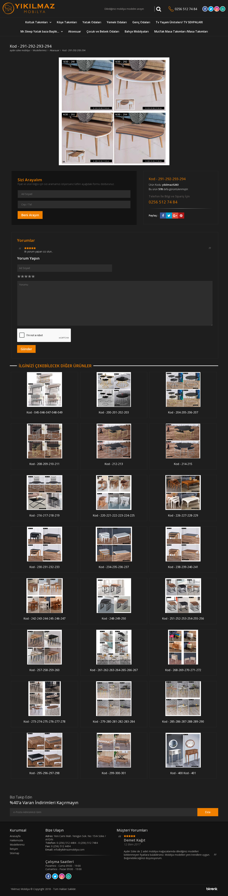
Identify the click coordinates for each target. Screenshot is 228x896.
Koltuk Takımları (36, 22)
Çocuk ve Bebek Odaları (103, 31)
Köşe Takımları (67, 22)
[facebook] (205, 9)
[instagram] (216, 9)
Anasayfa (15, 836)
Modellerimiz (40, 50)
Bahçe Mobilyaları (137, 31)
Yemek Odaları (117, 22)
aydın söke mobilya (20, 50)
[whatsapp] (222, 9)
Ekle (208, 812)
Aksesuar (74, 31)
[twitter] (211, 9)
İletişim (14, 849)
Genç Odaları (141, 22)
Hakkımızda (16, 840)
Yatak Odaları (91, 22)
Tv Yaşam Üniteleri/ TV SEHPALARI (179, 22)
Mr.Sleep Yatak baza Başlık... (39, 31)
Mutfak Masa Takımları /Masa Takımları (181, 31)
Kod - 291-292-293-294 (73, 50)
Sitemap (14, 853)
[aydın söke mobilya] (29, 13)
